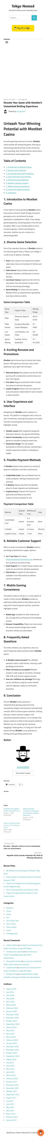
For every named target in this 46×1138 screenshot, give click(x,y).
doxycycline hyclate (13, 961)
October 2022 (11, 1052)
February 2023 (12, 1040)
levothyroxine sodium (14, 951)
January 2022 (11, 1081)
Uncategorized (22, 99)
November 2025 (12, 1017)
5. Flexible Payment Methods (17, 180)
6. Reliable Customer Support (17, 183)
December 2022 (12, 1046)
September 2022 (12, 1056)
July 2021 (10, 1101)
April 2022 (10, 1072)
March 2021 (11, 1113)
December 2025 (12, 1014)
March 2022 (11, 1075)
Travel (8, 930)
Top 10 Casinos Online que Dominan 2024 (22, 889)
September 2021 (12, 1094)
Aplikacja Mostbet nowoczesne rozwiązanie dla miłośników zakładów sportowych (31, 812)
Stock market (11, 927)
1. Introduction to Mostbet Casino (19, 167)
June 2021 (10, 1104)
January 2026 (11, 1011)
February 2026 (12, 1008)
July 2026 (10, 992)
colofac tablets (12, 945)
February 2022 (12, 1078)
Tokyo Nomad (23, 6)
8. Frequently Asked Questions (18, 189)
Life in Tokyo (11, 923)
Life (7, 917)
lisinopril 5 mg (11, 974)
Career (8, 911)
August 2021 (11, 1097)
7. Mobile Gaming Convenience (18, 186)
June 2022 (10, 1065)
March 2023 (11, 1037)
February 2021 (12, 1117)
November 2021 (12, 1088)
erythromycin (11, 967)
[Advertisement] (23, 69)
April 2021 (10, 1110)
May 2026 (10, 998)
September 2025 (12, 1024)
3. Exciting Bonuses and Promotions (20, 173)
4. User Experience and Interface (18, 176)
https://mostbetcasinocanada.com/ (19, 559)
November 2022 (12, 1049)
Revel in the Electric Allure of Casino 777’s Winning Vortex (12, 825)
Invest (8, 914)
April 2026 (10, 1001)
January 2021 (11, 1120)
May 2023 (10, 1030)
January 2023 (11, 1043)
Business (9, 907)
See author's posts (23, 773)
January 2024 (11, 1027)
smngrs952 (21, 111)
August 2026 (11, 988)
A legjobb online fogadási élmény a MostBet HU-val (12, 810)
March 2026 (11, 1004)
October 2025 (11, 1021)
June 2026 (10, 995)
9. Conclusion (11, 192)
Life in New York (12, 920)
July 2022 (10, 1062)
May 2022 (10, 1069)
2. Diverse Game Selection (16, 170)
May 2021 (10, 1107)
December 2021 (12, 1085)
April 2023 (10, 1033)
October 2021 (11, 1091)
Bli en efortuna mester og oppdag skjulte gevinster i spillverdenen (20, 954)
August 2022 (11, 1059)
